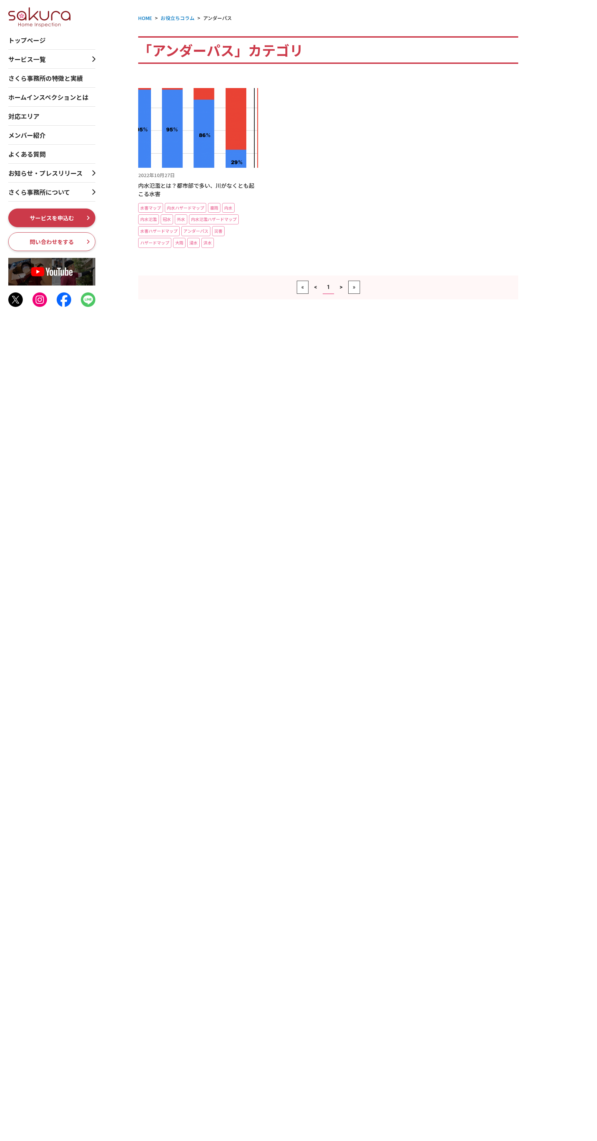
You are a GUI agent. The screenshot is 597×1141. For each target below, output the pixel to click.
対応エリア (23, 116)
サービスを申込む (52, 218)
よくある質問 (27, 153)
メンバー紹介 (27, 134)
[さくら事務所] (39, 16)
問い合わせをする (52, 242)
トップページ (27, 40)
